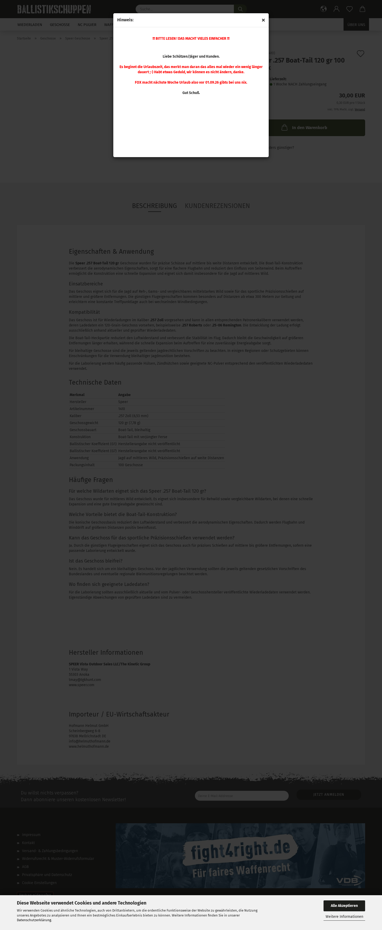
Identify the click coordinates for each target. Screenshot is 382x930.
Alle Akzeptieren (344, 906)
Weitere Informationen (344, 916)
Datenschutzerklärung (34, 920)
